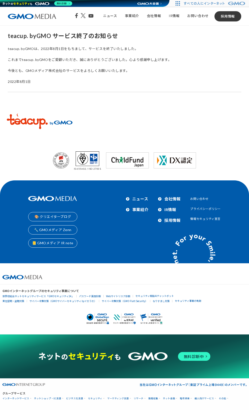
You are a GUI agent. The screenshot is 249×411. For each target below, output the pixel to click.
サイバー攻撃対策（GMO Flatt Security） (125, 301)
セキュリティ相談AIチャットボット (154, 296)
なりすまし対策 (161, 301)
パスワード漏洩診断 (90, 296)
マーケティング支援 (118, 398)
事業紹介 (132, 16)
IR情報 (174, 16)
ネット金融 (169, 398)
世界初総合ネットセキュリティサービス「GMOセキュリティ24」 (38, 296)
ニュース (110, 16)
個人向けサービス (204, 398)
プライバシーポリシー (205, 209)
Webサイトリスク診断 (118, 296)
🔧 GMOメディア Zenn (52, 230)
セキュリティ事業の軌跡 (188, 301)
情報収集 (153, 398)
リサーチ (138, 398)
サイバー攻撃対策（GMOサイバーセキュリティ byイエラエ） (63, 301)
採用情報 (228, 16)
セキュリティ (95, 398)
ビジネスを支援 (74, 398)
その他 (222, 398)
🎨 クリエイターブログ (53, 217)
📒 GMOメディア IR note (52, 243)
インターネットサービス (15, 398)
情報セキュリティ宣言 (205, 219)
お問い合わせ (197, 16)
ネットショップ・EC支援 (47, 398)
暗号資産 (185, 398)
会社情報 (154, 16)
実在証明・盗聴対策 (13, 301)
